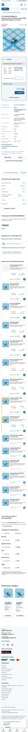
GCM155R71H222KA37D (16, 342)
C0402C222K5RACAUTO (16, 360)
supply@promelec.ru (8, 637)
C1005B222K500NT (15, 500)
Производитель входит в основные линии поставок (20, 110)
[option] (14, 39)
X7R (23, 183)
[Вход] (21, 4)
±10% (23, 188)
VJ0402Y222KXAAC (15, 488)
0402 (23, 200)
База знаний (4, 695)
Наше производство (7, 677)
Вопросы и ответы (6, 690)
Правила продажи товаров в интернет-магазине (12, 686)
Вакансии (4, 676)
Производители (5, 670)
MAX (21, 157)
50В (23, 191)
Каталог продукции (6, 669)
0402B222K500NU (15, 461)
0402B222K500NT (14, 284)
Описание (4, 148)
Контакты (4, 667)
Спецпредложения (6, 674)
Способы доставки (6, 688)
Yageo (15, 107)
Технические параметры (11, 172)
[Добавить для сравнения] (23, 25)
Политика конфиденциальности (9, 712)
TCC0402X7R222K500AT (16, 266)
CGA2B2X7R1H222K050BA (17, 474)
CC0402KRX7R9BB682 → (21, 615)
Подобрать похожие (9, 208)
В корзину (19, 92)
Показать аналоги (14, 97)
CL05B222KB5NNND (15, 449)
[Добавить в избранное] (20, 25)
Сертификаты (5, 694)
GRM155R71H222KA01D (16, 380)
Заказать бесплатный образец (14, 160)
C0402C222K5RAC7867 (16, 399)
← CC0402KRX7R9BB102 (9, 615)
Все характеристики (6, 144)
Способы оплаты (6, 692)
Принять (7, 727)
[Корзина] (25, 4)
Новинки (3, 672)
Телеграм (8, 157)
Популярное (4, 697)
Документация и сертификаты (9, 146)
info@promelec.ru (7, 634)
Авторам (3, 679)
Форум (3, 699)
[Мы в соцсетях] (3, 645)
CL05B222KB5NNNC (15, 304)
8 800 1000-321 (6, 630)
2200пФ (22, 185)
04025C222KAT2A (14, 417)
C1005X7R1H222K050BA (16, 436)
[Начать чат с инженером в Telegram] (24, 443)
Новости (3, 665)
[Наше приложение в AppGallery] (6, 652)
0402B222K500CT (14, 323)
